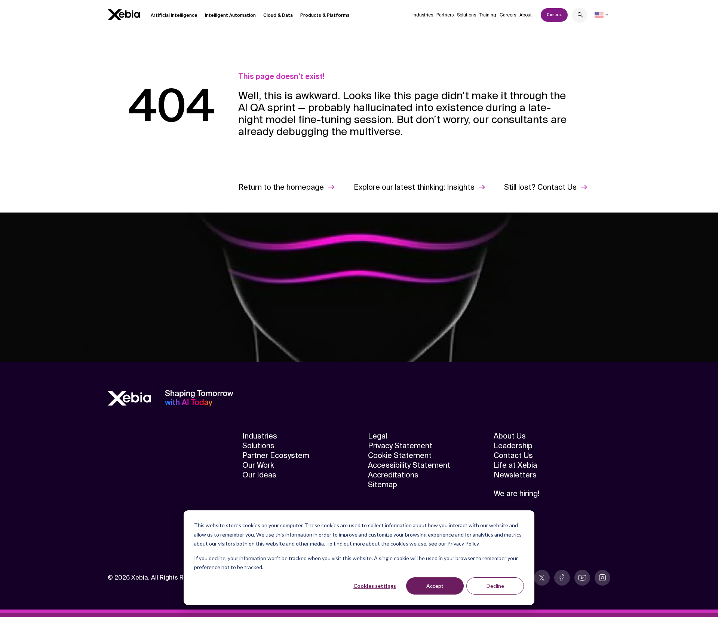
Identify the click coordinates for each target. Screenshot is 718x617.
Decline (495, 586)
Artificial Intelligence (174, 15)
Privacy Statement (400, 445)
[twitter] (542, 578)
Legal (377, 436)
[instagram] (602, 578)
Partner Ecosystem (275, 455)
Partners (445, 15)
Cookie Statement (400, 455)
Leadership (513, 445)
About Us (510, 436)
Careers (508, 15)
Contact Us (513, 455)
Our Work (258, 465)
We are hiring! (516, 493)
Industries (422, 15)
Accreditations (393, 475)
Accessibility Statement (409, 465)
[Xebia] (124, 14)
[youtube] (582, 578)
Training (487, 15)
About (525, 15)
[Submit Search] (580, 15)
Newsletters (515, 475)
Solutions (466, 15)
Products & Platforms (325, 15)
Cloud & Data (278, 15)
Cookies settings (374, 586)
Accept (435, 586)
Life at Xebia (515, 465)
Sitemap (382, 484)
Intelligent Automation (230, 15)
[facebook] (562, 578)
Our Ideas (259, 475)
